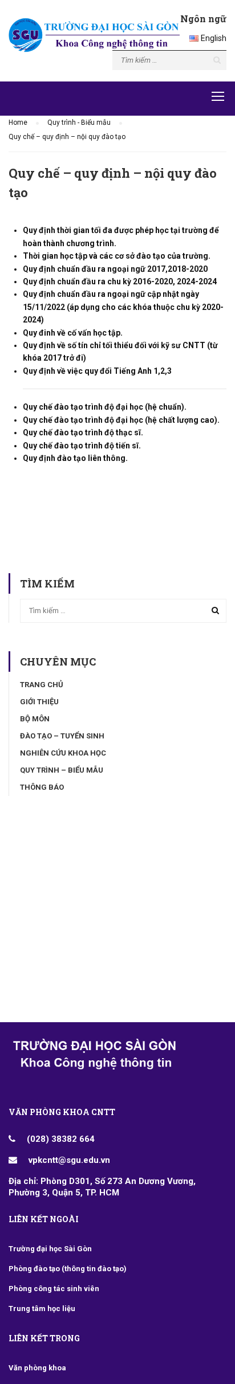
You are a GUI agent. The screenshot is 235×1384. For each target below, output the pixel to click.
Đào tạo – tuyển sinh (62, 736)
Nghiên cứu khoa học (63, 753)
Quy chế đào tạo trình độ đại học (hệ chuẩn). (105, 406)
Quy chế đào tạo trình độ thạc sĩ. (84, 432)
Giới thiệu (39, 701)
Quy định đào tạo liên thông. (75, 458)
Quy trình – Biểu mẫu (61, 770)
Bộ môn (35, 719)
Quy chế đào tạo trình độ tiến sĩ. (82, 445)
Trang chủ (41, 684)
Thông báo (42, 787)
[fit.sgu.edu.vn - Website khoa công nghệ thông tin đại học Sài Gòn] (94, 37)
